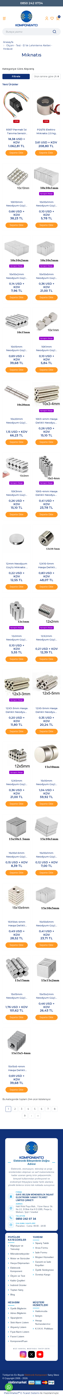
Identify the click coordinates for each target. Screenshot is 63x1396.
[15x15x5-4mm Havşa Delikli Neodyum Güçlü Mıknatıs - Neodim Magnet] (17, 1045)
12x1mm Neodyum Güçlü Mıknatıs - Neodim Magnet (16, 638)
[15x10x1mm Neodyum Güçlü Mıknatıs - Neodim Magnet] (46, 831)
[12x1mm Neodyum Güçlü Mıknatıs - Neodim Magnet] (17, 614)
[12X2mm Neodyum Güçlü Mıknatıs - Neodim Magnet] (46, 614)
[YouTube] (40, 1354)
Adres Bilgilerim (18, 1313)
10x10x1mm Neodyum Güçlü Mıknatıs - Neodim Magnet (46, 204)
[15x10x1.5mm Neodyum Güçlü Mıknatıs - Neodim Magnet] (17, 831)
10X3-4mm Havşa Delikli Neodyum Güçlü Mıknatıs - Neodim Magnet (47, 420)
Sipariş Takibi (42, 1243)
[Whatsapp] (9, 1387)
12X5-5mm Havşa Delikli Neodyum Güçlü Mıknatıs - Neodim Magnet (47, 710)
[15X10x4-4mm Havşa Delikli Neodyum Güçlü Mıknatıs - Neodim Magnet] (17, 900)
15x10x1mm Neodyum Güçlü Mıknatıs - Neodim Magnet (46, 854)
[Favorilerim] (52, 18)
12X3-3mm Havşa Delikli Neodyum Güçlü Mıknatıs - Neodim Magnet (17, 710)
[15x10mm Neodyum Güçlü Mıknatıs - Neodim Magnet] (46, 759)
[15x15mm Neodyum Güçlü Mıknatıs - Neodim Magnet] (17, 972)
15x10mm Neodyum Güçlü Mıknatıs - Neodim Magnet (46, 782)
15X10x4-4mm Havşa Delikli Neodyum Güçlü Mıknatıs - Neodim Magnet (16, 923)
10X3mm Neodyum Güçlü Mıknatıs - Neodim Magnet (16, 493)
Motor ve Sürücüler (20, 1258)
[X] (31, 1354)
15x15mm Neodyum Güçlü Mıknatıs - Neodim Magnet (16, 996)
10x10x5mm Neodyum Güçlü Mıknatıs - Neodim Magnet (46, 276)
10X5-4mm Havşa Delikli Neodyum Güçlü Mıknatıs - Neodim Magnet (47, 493)
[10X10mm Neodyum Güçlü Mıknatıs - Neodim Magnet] (17, 180)
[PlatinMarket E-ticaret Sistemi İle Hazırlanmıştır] (17, 1382)
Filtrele (16, 76)
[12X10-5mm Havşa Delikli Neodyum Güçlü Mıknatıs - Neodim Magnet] (46, 542)
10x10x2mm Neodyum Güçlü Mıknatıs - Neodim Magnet (16, 276)
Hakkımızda (41, 1311)
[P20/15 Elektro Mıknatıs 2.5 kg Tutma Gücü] (46, 108)
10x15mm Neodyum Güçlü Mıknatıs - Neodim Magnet (16, 348)
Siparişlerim (16, 1318)
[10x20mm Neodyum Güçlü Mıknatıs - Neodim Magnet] (17, 397)
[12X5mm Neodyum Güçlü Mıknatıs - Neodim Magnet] (17, 759)
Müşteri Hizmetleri (44, 1257)
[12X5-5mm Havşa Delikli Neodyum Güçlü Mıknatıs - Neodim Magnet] (46, 687)
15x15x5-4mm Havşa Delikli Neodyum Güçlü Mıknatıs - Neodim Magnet (16, 1068)
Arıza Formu (41, 1248)
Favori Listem (17, 1336)
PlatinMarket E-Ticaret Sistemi (21, 1393)
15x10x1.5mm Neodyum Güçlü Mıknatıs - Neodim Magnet (16, 854)
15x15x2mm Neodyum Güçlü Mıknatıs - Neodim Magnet (46, 996)
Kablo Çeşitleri (17, 1280)
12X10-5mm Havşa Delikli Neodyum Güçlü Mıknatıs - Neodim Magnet (46, 565)
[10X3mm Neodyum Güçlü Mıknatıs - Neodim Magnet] (17, 470)
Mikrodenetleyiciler (19, 1254)
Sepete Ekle (16, 152)
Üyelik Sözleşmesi (44, 1270)
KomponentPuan (18, 1341)
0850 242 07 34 (26, 1218)
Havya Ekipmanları (20, 1263)
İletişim (38, 1316)
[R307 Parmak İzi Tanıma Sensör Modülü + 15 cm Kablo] (16, 108)
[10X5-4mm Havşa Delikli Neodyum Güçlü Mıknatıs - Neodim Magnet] (46, 470)
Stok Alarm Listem (19, 1322)
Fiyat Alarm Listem (19, 1332)
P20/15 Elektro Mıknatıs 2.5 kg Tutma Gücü (46, 131)
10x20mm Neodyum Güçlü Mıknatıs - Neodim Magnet (16, 420)
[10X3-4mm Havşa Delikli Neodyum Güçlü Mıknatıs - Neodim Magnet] (46, 397)
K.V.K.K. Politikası (44, 1328)
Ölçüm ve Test (17, 1276)
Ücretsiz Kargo (42, 1274)
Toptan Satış (16, 1290)
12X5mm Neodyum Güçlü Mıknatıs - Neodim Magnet (16, 782)
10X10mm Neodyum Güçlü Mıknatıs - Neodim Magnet (16, 204)
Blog (12, 1294)
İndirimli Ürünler (18, 1285)
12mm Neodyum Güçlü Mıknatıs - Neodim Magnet (16, 565)
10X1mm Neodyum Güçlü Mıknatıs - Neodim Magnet (46, 348)
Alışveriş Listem (18, 1327)
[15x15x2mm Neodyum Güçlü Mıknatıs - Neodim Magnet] (46, 972)
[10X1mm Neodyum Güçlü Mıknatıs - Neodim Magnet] (46, 325)
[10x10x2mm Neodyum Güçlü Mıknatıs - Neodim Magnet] (17, 253)
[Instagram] (23, 1354)
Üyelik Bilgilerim (18, 1308)
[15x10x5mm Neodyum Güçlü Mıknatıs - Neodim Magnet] (46, 900)
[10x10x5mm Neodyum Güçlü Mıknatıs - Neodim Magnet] (46, 253)
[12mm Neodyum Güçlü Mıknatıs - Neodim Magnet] (17, 542)
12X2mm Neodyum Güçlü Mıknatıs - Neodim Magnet (46, 638)
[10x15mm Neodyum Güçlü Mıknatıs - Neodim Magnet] (17, 325)
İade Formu (41, 1252)
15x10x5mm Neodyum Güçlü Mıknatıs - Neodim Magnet (46, 923)
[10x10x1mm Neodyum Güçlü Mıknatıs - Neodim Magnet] (46, 180)
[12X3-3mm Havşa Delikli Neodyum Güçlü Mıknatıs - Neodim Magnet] (17, 687)
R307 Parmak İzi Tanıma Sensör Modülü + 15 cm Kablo (16, 131)
